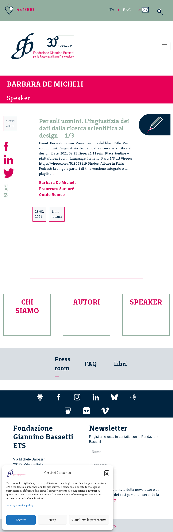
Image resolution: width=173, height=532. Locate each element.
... (53, 174)
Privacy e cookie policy (19, 505)
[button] (107, 473)
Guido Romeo (52, 194)
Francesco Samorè (56, 188)
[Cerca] (159, 11)
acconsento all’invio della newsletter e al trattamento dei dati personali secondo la (126, 495)
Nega (52, 520)
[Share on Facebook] (9, 146)
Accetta (21, 520)
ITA (111, 10)
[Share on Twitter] (9, 172)
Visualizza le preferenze (89, 520)
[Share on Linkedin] (9, 159)
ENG (127, 10)
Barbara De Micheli (57, 182)
